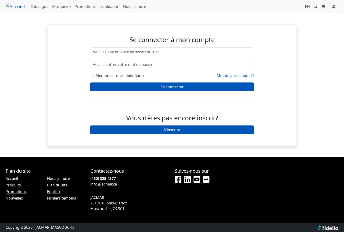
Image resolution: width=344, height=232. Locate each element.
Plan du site (57, 185)
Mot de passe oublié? (235, 75)
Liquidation (109, 6)
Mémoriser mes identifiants (120, 75)
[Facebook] (178, 180)
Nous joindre (134, 6)
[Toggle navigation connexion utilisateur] (333, 6)
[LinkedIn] (187, 180)
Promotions (85, 6)
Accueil (12, 178)
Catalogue (39, 6)
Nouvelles (14, 198)
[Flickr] (206, 180)
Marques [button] (60, 6)
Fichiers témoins (61, 198)
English (53, 191)
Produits (13, 185)
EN (307, 6)
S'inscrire (172, 129)
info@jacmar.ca (103, 184)
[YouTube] (197, 180)
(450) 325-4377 (103, 178)
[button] (315, 7)
